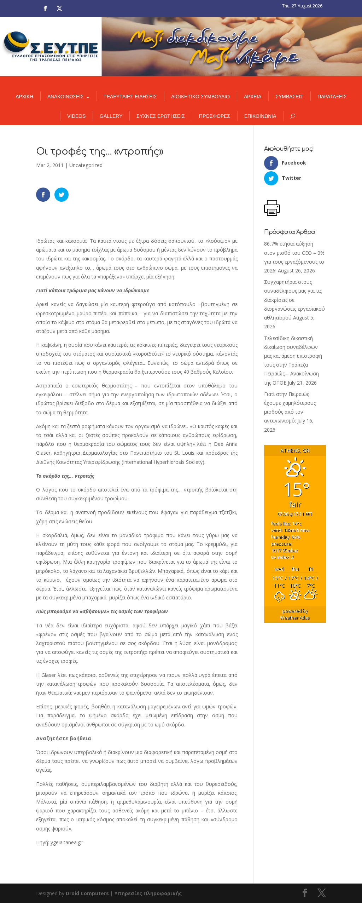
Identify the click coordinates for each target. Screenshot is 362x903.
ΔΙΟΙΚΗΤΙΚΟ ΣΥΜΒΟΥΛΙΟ (200, 96)
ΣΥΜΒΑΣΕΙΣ (289, 96)
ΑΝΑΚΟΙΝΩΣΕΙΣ (65, 96)
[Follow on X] (59, 8)
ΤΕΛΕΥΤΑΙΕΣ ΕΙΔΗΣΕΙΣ (130, 96)
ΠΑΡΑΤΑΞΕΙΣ (332, 96)
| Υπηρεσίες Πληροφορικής (146, 893)
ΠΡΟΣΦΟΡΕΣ (214, 116)
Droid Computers (87, 893)
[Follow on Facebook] (45, 8)
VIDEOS (76, 116)
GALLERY (111, 116)
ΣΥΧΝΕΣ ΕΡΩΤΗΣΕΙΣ (160, 116)
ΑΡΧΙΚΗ (24, 96)
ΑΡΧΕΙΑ (252, 96)
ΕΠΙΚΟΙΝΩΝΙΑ (260, 116)
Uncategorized (86, 165)
